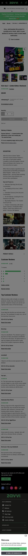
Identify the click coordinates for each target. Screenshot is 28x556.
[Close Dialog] (26, 535)
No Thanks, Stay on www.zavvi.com (14, 553)
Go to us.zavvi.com (14, 548)
